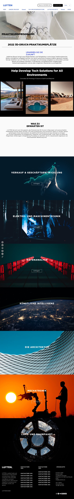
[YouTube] (2, 248)
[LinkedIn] (2, 245)
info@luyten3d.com (60, 479)
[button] (37, 183)
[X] (2, 254)
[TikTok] (2, 257)
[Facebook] (2, 251)
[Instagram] (2, 242)
